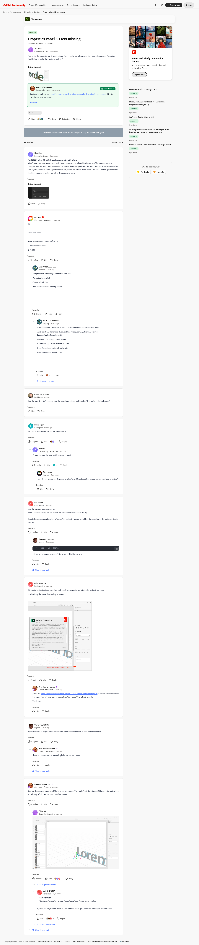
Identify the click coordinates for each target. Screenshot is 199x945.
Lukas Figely (39, 425)
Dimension (27, 12)
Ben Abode (38, 502)
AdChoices (125, 941)
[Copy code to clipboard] (117, 549)
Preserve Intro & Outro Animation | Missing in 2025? (150, 145)
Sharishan (38, 153)
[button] (173, 5)
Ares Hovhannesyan (44, 87)
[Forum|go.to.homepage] (14, 5)
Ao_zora (37, 217)
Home (5, 12)
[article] (73, 179)
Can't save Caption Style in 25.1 (141, 117)
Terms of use (58, 941)
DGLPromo (47, 472)
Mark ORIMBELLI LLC (47, 267)
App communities (16, 12)
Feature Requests (73, 5)
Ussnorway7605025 (46, 539)
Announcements (58, 5)
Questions (37, 12)
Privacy (67, 941)
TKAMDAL (38, 48)
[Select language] (162, 5)
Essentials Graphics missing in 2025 (143, 89)
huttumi (42, 448)
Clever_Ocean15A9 (41, 394)
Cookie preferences (78, 941)
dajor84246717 (40, 583)
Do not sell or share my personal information (102, 941)
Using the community (44, 941)
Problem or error (34, 113)
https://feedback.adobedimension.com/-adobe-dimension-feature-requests (78, 94)
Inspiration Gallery (90, 5)
